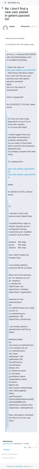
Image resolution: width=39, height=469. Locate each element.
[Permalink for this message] (36, 447)
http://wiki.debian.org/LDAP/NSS (21, 70)
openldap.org (14, 2)
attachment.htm (8, 443)
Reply (7, 450)
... (7, 51)
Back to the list (9, 458)
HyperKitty (19, 466)
